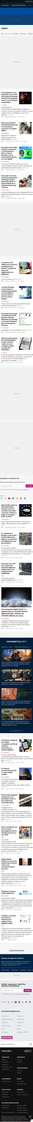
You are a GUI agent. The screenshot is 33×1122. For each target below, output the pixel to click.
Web (2, 576)
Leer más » (10, 115)
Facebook (5, 498)
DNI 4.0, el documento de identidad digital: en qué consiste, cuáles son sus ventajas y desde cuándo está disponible (9, 344)
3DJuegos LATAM (21, 1105)
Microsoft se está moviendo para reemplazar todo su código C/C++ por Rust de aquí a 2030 (16, 683)
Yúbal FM (8, 821)
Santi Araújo (10, 789)
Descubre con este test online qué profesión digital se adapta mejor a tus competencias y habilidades (8, 568)
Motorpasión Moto (22, 1083)
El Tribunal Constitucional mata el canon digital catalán (8, 771)
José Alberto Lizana (11, 141)
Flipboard (21, 498)
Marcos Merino (11, 169)
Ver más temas (7, 1037)
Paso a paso (15, 970)
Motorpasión (20, 1081)
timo (3, 1029)
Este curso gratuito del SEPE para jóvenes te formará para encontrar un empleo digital (9, 126)
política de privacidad (22, 489)
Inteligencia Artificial (22, 1032)
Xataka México (5, 1105)
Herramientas (20, 1019)
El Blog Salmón (21, 1092)
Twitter (1, 498)
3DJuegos (19, 1059)
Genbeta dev (16, 641)
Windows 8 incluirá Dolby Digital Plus (8, 892)
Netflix (19, 1029)
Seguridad (5, 1022)
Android (30, 33)
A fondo (4, 105)
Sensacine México (22, 1107)
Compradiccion (6, 1097)
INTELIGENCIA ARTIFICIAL (18, 5)
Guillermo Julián (11, 885)
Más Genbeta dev (15, 731)
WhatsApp (5, 1032)
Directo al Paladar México (8, 1112)
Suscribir (29, 486)
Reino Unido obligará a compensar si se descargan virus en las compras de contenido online (9, 799)
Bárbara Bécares (10, 117)
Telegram (13, 498)
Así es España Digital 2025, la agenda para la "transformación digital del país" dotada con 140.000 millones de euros (14, 612)
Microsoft (23, 33)
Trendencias (5, 1092)
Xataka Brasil (5, 1107)
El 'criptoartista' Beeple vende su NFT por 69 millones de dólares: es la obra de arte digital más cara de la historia (9, 538)
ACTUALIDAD (5, 5)
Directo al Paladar (6, 1081)
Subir (26, 1051)
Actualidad (5, 133)
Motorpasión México (22, 1112)
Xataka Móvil (5, 1062)
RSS (17, 498)
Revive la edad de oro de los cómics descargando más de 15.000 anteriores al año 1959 (9, 831)
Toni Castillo (9, 362)
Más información (26, 1120)
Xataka (3, 1059)
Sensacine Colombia (22, 1110)
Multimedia (5, 896)
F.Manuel (9, 909)
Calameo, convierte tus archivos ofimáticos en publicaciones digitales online (8, 919)
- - (6, 940)
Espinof (19, 1073)
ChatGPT (16, 33)
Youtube (9, 498)
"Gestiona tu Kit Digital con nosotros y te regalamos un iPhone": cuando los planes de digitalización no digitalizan (9, 268)
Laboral (19, 1025)
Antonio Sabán (10, 762)
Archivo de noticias (17, 950)
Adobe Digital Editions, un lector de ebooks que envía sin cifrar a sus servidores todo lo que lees (9, 864)
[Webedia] (29, 1)
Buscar (30, 1044)
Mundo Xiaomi (5, 1069)
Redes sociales (6, 1025)
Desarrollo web (6, 647)
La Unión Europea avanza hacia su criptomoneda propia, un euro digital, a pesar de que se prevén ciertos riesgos (9, 293)
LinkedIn (25, 498)
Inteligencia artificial (7, 1019)
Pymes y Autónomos (22, 1094)
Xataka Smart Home (7, 1066)
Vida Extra (19, 1062)
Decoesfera (5, 1094)
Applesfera (5, 1064)
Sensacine (19, 1070)
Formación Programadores (23, 647)
